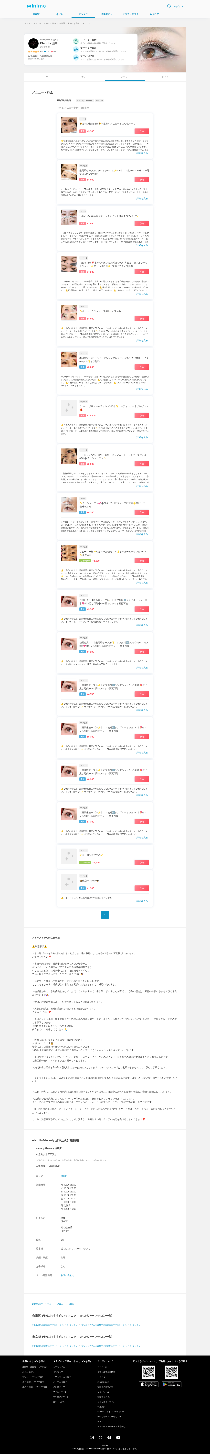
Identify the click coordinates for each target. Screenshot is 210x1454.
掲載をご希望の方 (105, 1386)
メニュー (61, 1303)
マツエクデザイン (61, 1396)
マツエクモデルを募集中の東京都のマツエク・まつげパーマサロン (110, 1345)
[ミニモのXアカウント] (100, 1438)
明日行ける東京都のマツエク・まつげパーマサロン (54, 1345)
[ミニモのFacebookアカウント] (109, 1438)
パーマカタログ (60, 1381)
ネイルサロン (28, 1371)
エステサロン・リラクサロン (35, 1386)
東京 (54, 23)
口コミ (165, 77)
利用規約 (101, 1406)
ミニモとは (102, 1367)
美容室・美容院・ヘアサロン (35, 1367)
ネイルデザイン (60, 1391)
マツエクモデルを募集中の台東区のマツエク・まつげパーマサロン (110, 1324)
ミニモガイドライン (106, 1401)
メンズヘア (58, 1371)
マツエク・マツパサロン (33, 1376)
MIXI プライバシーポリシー (109, 1416)
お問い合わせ (67, 1275)
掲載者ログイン (104, 1396)
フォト (84, 77)
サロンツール (103, 1391)
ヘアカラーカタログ (62, 1376)
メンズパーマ (59, 1386)
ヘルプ (100, 1421)
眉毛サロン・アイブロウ (33, 1381)
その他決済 (66, 1227)
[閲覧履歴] (168, 6)
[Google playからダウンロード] (171, 1384)
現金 (63, 1217)
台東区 (62, 23)
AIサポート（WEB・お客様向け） (112, 1426)
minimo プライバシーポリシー (110, 1411)
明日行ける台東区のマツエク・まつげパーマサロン (54, 1324)
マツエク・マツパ (41, 23)
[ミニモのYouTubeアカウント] (118, 1438)
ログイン (178, 6)
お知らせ (101, 1376)
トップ (27, 23)
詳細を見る (142, 152)
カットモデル (59, 1401)
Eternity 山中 (73, 23)
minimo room (103, 1381)
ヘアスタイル (59, 1367)
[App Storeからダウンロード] (148, 1384)
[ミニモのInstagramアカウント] (92, 1438)
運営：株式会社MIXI (106, 1371)
